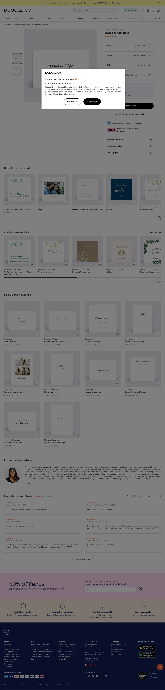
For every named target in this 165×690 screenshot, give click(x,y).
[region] (83, 89)
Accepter (92, 101)
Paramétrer (72, 101)
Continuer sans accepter (58, 83)
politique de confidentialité (62, 94)
